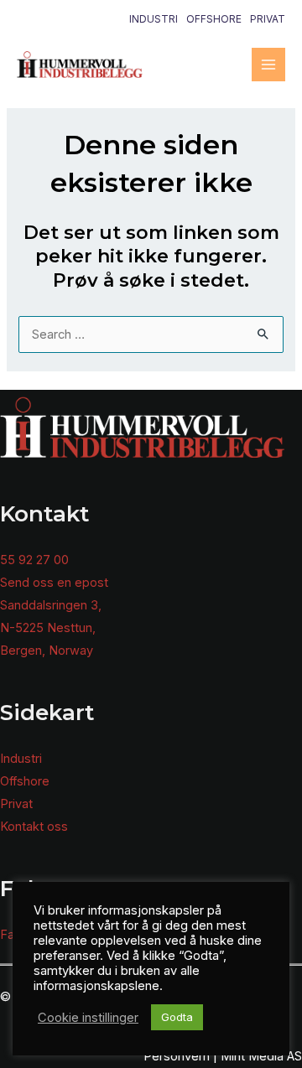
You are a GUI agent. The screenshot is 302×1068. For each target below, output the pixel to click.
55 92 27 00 (34, 560)
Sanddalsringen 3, (51, 605)
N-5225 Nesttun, (48, 627)
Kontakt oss (34, 826)
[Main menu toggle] (268, 64)
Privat (267, 19)
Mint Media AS (261, 1056)
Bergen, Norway (46, 650)
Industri (153, 19)
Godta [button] (177, 1017)
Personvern (176, 1056)
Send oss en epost (54, 582)
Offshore (214, 19)
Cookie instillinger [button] (88, 1017)
